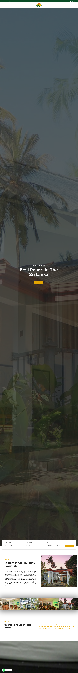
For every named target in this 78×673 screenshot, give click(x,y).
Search (69, 546)
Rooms (50, 545)
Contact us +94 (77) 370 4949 (9, 1)
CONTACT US (66, 5)
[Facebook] (68, 1)
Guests (48, 542)
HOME (9, 5)
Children (60, 545)
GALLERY (30, 5)
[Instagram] (70, 1)
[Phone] (74, 1)
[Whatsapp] (3, 670)
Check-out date (28, 542)
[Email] (72, 1)
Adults (55, 545)
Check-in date (7, 542)
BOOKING (50, 5)
